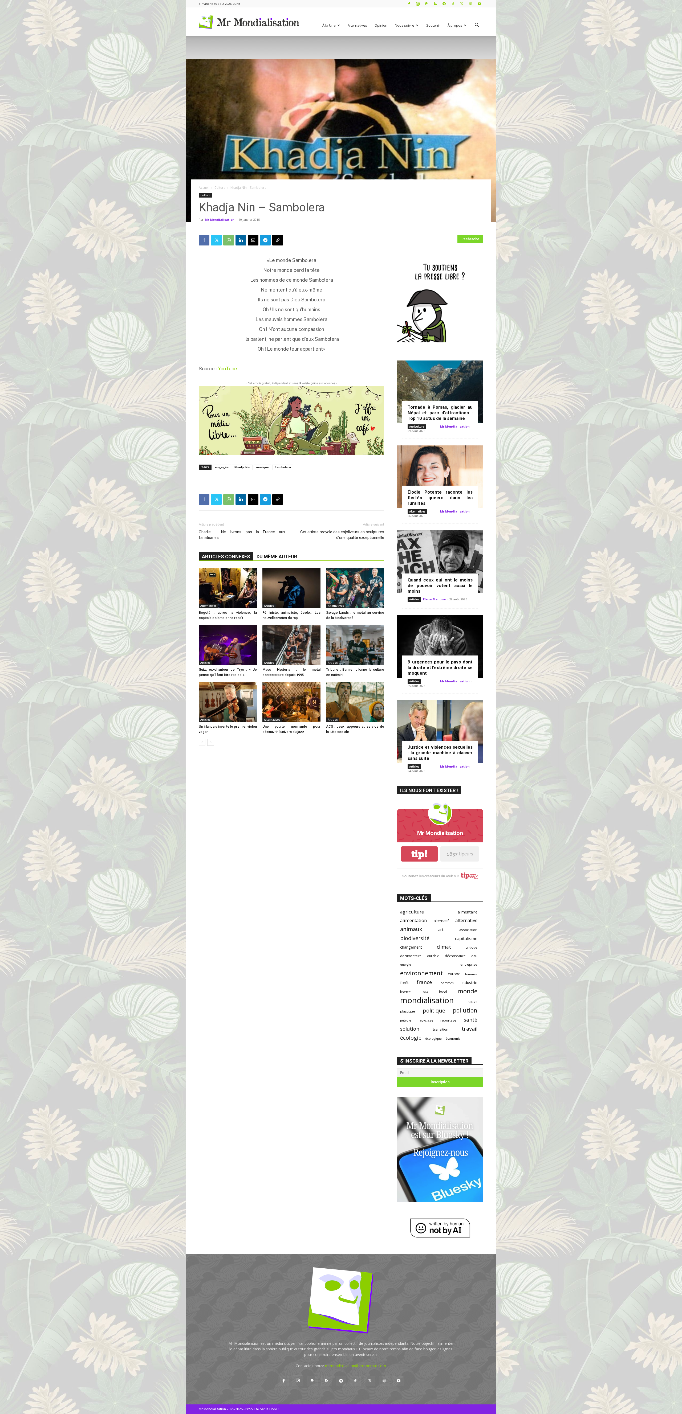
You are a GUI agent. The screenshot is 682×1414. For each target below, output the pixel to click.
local (443, 991)
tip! (419, 854)
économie (453, 1038)
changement (411, 947)
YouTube (227, 368)
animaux (411, 929)
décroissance (455, 956)
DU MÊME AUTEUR (277, 556)
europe (454, 973)
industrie (469, 982)
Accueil (204, 187)
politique (434, 1010)
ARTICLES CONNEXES (226, 556)
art (441, 929)
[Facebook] (409, 3)
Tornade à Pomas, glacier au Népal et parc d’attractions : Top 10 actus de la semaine (440, 412)
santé (470, 1019)
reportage (448, 1020)
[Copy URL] (277, 240)
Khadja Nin (242, 467)
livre (425, 992)
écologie (410, 1037)
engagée (222, 467)
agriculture (412, 912)
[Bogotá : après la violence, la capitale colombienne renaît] (228, 588)
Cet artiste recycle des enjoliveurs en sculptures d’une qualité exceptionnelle (342, 535)
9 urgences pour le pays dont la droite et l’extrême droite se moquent (440, 667)
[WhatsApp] (228, 240)
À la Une (329, 25)
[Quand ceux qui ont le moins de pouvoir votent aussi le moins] (440, 561)
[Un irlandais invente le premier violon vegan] (228, 702)
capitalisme (466, 938)
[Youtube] (479, 3)
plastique (407, 1011)
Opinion (381, 25)
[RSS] (435, 3)
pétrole (405, 1020)
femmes (471, 974)
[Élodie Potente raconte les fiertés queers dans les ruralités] (440, 476)
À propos (455, 25)
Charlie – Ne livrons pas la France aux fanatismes (242, 535)
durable (433, 956)
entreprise (468, 964)
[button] (476, 25)
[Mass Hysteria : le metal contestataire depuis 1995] (291, 645)
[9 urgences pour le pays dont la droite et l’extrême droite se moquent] (440, 646)
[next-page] (210, 742)
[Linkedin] (241, 240)
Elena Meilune (434, 599)
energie (405, 964)
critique (471, 947)
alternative (466, 920)
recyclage (426, 1020)
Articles (269, 606)
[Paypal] (427, 3)
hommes (447, 983)
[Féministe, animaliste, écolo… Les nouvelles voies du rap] (291, 588)
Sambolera (283, 467)
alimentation (413, 920)
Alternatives (357, 25)
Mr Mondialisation (219, 220)
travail (469, 1028)
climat (444, 947)
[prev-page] (202, 742)
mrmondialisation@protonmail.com (355, 1365)
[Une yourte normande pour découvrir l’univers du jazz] (291, 702)
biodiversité (414, 938)
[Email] (253, 240)
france (424, 982)
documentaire (410, 956)
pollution (465, 1010)
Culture (219, 187)
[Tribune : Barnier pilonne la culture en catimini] (355, 645)
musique (262, 467)
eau (474, 956)
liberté (405, 991)
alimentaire (467, 912)
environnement (421, 973)
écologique (433, 1038)
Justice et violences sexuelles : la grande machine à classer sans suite (440, 752)
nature (472, 1002)
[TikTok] (453, 3)
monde (467, 991)
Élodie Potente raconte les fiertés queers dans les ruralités (440, 497)
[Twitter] (462, 3)
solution (409, 1028)
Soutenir (433, 25)
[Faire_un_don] (291, 420)
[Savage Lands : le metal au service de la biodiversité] (355, 588)
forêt (404, 982)
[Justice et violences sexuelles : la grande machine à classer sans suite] (440, 731)
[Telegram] (444, 3)
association (468, 929)
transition (440, 1029)
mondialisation (427, 1000)
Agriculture (416, 426)
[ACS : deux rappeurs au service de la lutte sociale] (355, 702)
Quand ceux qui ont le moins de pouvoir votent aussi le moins (440, 585)
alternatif (441, 920)
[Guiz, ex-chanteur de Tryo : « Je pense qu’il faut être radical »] (228, 645)
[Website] (470, 3)
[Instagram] (418, 3)
